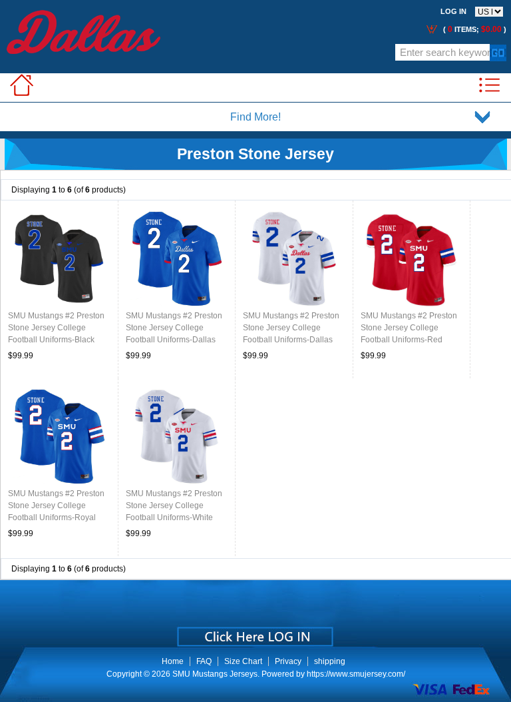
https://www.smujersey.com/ (356, 674)
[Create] (254, 632)
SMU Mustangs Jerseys (214, 674)
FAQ (204, 661)
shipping (329, 661)
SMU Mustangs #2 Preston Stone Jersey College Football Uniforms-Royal (56, 505)
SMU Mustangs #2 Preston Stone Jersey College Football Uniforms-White (174, 505)
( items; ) (473, 29)
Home (173, 661)
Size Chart (243, 661)
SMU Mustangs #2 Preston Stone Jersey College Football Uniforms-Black (56, 327)
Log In (453, 11)
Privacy (288, 661)
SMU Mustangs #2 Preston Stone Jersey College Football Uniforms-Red (409, 327)
